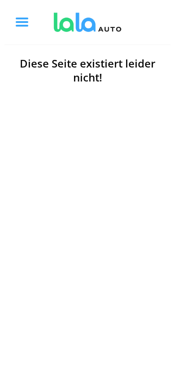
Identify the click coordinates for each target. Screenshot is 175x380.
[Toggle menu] (22, 22)
